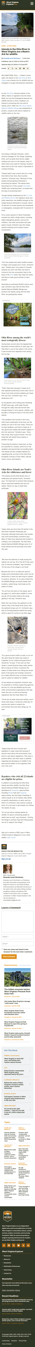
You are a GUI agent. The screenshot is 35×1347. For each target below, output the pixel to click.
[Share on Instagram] (20, 68)
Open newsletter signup (11, 1290)
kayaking (23, 793)
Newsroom (7, 1256)
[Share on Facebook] (8, 68)
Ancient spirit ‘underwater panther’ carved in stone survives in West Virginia (24, 1137)
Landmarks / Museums (11, 1080)
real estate (26, 186)
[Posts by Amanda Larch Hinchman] (17, 868)
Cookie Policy (6, 1340)
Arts (5, 1067)
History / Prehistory (22, 1128)
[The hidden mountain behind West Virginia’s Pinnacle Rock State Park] (17, 977)
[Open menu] (32, 3)
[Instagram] (9, 1245)
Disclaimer (14, 1340)
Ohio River (21, 78)
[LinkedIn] (28, 1245)
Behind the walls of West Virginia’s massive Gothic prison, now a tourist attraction (14, 1085)
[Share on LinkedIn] (16, 68)
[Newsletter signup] (4, 846)
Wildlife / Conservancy (11, 1055)
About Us (7, 1259)
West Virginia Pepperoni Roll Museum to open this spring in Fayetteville (15, 1024)
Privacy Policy (23, 1340)
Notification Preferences (12, 1266)
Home (3, 46)
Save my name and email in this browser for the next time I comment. (18, 950)
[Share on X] (12, 68)
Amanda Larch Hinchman (12, 58)
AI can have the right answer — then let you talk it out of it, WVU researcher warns (14, 1111)
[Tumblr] (23, 1245)
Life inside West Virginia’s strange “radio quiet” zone (17, 1002)
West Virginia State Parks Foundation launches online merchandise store (14, 1012)
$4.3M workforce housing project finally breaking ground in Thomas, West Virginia (24, 1173)
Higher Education (10, 1105)
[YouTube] (18, 1245)
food (11, 275)
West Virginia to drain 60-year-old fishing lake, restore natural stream (14, 1060)
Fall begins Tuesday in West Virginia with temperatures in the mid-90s (15, 1098)
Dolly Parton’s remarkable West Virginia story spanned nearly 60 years (14, 1072)
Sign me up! (11, 837)
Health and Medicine (7, 1128)
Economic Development (23, 1163)
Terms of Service (6, 1344)
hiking (10, 793)
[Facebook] (4, 1245)
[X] (13, 1245)
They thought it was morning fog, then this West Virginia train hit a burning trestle (24, 1191)
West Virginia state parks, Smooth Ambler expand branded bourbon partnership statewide (17, 1035)
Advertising (7, 1270)
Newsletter (7, 1263)
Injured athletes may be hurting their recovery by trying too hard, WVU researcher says (10, 1137)
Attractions (11, 46)
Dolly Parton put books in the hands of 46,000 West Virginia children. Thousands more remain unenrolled (10, 1191)
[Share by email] (23, 68)
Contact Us (7, 1273)
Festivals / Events (10, 1093)
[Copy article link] (27, 68)
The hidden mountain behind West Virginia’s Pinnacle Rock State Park (17, 991)
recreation (15, 790)
